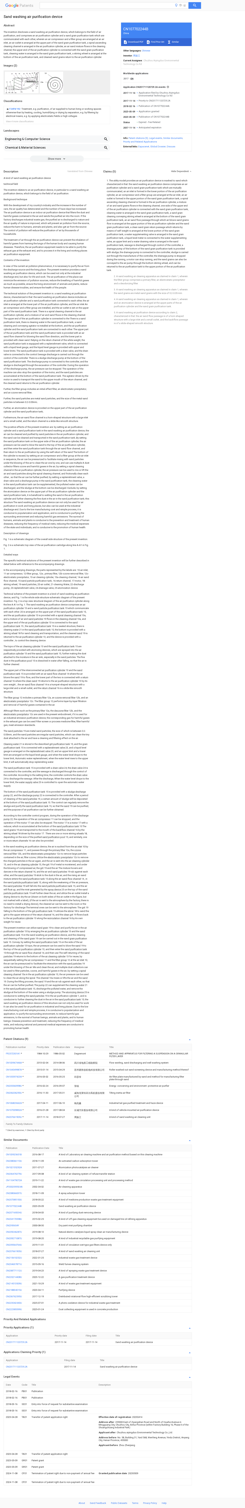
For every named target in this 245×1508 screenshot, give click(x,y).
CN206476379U (14, 1173)
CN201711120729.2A (16, 1342)
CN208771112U (14, 1270)
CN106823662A (14, 1103)
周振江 (136, 55)
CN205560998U (14, 1085)
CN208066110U (14, 1161)
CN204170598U (14, 1219)
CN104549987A (14, 1069)
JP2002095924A (14, 1186)
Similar (175, 42)
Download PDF (135, 42)
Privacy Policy (150, 1503)
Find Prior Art (157, 42)
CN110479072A (14, 1180)
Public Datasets (119, 1503)
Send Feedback (98, 1503)
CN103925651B (14, 1154)
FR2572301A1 (13, 1053)
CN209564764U (14, 1244)
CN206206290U (14, 1092)
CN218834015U (14, 1290)
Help (164, 1503)
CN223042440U (14, 1303)
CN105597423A (14, 1076)
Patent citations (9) (138, 138)
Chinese (146, 50)
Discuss (171, 146)
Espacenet (143, 146)
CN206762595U (14, 1296)
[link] (57, 112)
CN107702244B (14, 1206)
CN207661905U (14, 1117)
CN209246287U (14, 1232)
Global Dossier (158, 146)
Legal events (155, 138)
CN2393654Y (12, 1225)
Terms (135, 1503)
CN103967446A (14, 1062)
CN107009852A (14, 1110)
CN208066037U (14, 1193)
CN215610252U (14, 1257)
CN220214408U (14, 1277)
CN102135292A (14, 1167)
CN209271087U (14, 1238)
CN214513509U (14, 1283)
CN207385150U (14, 1199)
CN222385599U (14, 1309)
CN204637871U (14, 1264)
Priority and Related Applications (140, 141)
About (82, 1503)
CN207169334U (14, 1212)
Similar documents (173, 138)
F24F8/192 (15, 109)
